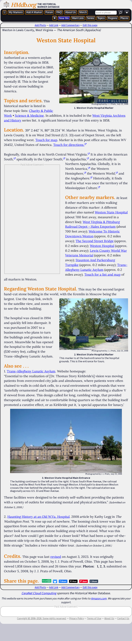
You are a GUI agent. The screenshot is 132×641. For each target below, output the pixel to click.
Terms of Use (94, 618)
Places (124, 18)
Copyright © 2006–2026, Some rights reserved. (41, 618)
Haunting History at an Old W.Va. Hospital (38, 517)
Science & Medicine (29, 115)
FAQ (59, 12)
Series (90, 18)
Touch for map (46, 140)
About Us (70, 12)
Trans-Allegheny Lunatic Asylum (31, 371)
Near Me (64, 18)
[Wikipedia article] (89, 154)
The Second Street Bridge (95, 241)
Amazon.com (99, 598)
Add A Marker (34, 12)
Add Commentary (70, 25)
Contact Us (123, 618)
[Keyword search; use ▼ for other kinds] (120, 12)
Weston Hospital (102, 246)
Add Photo (40, 25)
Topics (101, 18)
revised (55, 557)
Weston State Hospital (111, 212)
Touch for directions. (68, 145)
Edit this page (90, 25)
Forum (49, 12)
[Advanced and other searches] (126, 12)
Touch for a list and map (102, 274)
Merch (83, 12)
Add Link (53, 25)
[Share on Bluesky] (55, 581)
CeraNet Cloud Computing (38, 593)
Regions (112, 18)
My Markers (16, 12)
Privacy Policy (76, 618)
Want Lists (78, 18)
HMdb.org (23, 4)
